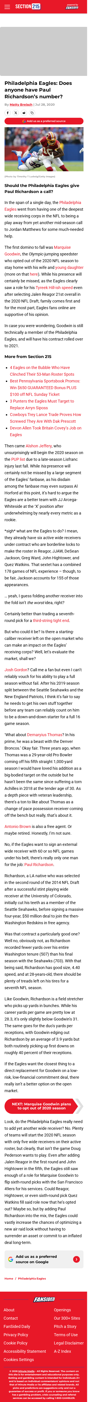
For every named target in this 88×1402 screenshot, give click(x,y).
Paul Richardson (38, 864)
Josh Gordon (16, 669)
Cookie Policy (16, 1343)
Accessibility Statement (25, 1351)
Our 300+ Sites (67, 1318)
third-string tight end (51, 620)
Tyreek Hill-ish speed (54, 287)
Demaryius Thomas (44, 734)
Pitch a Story (65, 1326)
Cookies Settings (19, 1359)
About (9, 1310)
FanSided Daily (17, 1326)
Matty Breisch (21, 105)
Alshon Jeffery (38, 446)
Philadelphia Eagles (32, 1278)
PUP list (18, 459)
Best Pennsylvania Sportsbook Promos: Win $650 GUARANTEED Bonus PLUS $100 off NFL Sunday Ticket (45, 388)
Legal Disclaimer (69, 1343)
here (34, 274)
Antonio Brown (18, 826)
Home (9, 1278)
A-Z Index (62, 1351)
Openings (62, 1310)
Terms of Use (66, 1334)
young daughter (69, 267)
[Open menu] (7, 6)
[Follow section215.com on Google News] (76, 1259)
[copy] (32, 113)
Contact (11, 1318)
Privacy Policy (16, 1334)
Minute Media (26, 1371)
